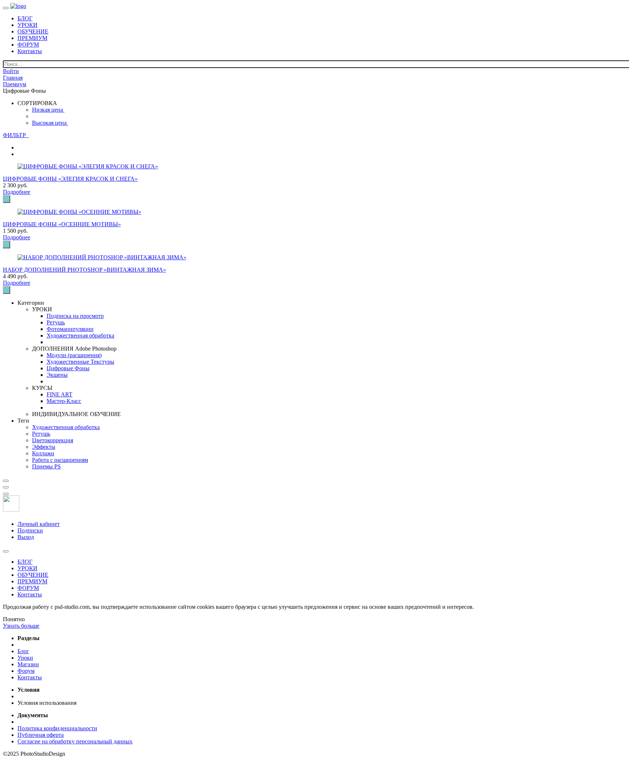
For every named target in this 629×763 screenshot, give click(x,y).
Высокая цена (50, 123)
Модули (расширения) (74, 355)
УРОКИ (27, 25)
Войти (11, 71)
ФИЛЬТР (16, 135)
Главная (13, 78)
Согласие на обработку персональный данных (74, 741)
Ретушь (56, 322)
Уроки (25, 658)
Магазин (28, 664)
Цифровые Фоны (68, 368)
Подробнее (16, 192)
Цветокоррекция (52, 440)
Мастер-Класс (64, 401)
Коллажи (43, 453)
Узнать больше (21, 626)
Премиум (14, 84)
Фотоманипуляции (70, 329)
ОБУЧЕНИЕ (32, 31)
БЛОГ (24, 18)
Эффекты (43, 447)
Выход (25, 537)
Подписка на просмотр (75, 316)
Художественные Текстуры (80, 362)
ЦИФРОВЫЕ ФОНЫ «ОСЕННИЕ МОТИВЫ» (62, 224)
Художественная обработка (80, 335)
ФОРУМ (28, 44)
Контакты (29, 51)
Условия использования (46, 703)
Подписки (30, 530)
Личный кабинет (38, 524)
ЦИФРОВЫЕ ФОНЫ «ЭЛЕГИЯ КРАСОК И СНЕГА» (70, 179)
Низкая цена (48, 110)
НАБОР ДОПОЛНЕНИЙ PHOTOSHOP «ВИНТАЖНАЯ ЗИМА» (84, 270)
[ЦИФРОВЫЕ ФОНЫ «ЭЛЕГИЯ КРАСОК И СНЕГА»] (87, 166)
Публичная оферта (40, 735)
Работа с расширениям (60, 460)
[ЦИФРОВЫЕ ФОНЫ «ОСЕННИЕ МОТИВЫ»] (79, 212)
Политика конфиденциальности (57, 728)
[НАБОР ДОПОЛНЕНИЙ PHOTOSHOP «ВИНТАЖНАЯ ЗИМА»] (101, 257)
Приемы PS (46, 466)
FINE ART (59, 394)
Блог (23, 651)
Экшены (57, 375)
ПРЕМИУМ (32, 38)
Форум (26, 671)
